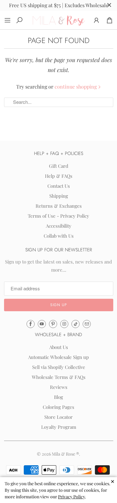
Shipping (58, 196)
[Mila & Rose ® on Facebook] (31, 324)
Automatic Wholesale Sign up (58, 357)
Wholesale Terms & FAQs (58, 377)
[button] (58, 305)
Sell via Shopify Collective (58, 367)
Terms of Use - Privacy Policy (58, 216)
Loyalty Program (58, 427)
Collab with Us (59, 236)
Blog (58, 397)
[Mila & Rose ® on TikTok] (75, 324)
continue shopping (76, 86)
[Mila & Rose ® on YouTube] (42, 324)
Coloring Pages (58, 407)
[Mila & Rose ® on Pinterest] (53, 324)
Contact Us (58, 186)
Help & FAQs (58, 176)
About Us (58, 347)
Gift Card (58, 166)
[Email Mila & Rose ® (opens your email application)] (87, 324)
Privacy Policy (71, 497)
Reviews (58, 387)
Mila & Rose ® (65, 454)
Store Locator (58, 417)
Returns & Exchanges (59, 206)
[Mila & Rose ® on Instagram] (64, 324)
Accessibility (58, 226)
